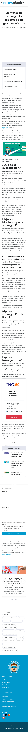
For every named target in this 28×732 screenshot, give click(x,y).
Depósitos (6, 621)
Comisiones (20, 631)
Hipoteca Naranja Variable (13, 393)
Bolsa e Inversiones (9, 624)
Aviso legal (5, 696)
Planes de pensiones (10, 627)
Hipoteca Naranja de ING (10, 86)
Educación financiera (10, 637)
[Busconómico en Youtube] (3, 717)
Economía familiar (9, 644)
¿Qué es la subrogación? (11, 69)
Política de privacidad (8, 701)
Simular (14, 417)
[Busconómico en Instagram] (9, 715)
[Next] (23, 581)
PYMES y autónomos (9, 647)
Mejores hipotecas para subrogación (10, 75)
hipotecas (5, 128)
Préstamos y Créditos (10, 617)
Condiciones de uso (7, 699)
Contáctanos (6, 682)
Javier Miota (8, 446)
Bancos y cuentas (9, 631)
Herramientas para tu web (9, 685)
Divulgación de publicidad (9, 706)
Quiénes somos (6, 680)
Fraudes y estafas (9, 640)
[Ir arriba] (24, 729)
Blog (14, 28)
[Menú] (25, 3)
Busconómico (6, 28)
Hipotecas (22, 28)
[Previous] (4, 581)
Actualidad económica (10, 634)
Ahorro (21, 637)
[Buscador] (2, 3)
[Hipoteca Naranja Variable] (13, 384)
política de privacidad (6, 554)
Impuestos (20, 640)
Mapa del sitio (6, 687)
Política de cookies (7, 704)
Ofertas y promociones (10, 650)
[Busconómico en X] (6, 715)
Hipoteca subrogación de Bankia (13, 81)
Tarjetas (21, 617)
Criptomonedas (16, 621)
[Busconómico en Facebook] (3, 715)
